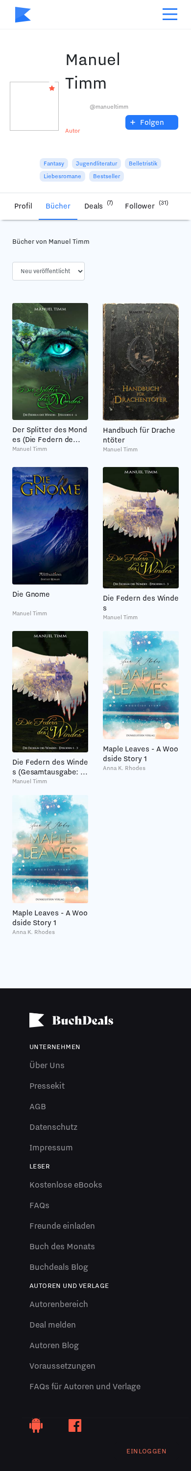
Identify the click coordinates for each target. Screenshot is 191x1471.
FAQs (39, 1205)
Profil (23, 206)
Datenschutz (53, 1127)
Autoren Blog (54, 1345)
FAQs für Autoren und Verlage (85, 1386)
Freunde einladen (62, 1226)
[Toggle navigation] (170, 14)
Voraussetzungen (62, 1366)
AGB (37, 1106)
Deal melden (52, 1325)
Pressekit (47, 1086)
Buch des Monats (62, 1246)
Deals (98, 204)
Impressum (51, 1147)
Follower (146, 204)
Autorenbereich (58, 1304)
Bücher (58, 206)
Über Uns (47, 1065)
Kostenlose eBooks (65, 1185)
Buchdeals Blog (58, 1267)
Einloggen (146, 1451)
